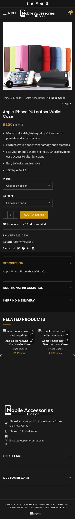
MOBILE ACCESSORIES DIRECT (41, 504)
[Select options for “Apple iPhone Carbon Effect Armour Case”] (66, 341)
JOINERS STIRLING (57, 507)
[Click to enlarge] (9, 84)
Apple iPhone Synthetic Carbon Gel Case (19, 342)
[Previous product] (62, 104)
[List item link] (37, 431)
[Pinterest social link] (47, 3)
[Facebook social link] (28, 3)
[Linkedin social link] (28, 248)
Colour (7, 195)
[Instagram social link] (37, 3)
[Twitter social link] (32, 3)
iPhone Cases (57, 97)
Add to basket (34, 214)
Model (7, 178)
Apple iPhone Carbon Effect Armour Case (55, 342)
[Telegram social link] (33, 248)
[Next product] (70, 104)
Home (6, 97)
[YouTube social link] (42, 3)
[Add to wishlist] (31, 334)
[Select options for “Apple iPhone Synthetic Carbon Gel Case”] (31, 341)
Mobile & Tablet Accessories (29, 97)
